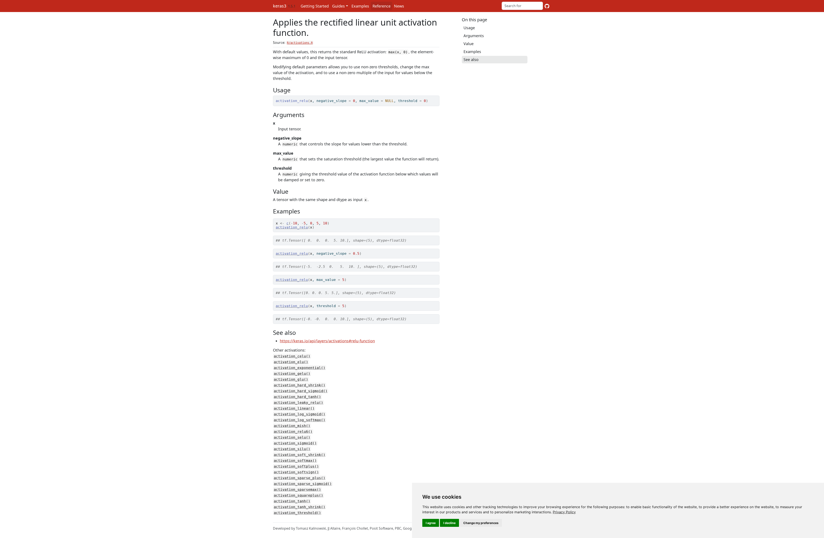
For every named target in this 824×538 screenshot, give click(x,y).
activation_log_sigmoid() (299, 414)
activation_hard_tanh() (297, 397)
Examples (360, 6)
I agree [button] (431, 523)
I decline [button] (449, 523)
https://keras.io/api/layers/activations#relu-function (327, 340)
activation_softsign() (296, 472)
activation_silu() (292, 449)
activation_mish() (292, 426)
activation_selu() (292, 437)
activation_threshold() (297, 513)
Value (469, 43)
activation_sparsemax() (297, 490)
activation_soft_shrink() (299, 455)
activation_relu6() (293, 432)
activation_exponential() (299, 368)
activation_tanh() (292, 501)
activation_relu (292, 227)
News (399, 6)
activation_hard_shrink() (299, 385)
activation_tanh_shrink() (299, 507)
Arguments (474, 35)
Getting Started (315, 6)
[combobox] (522, 6)
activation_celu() (292, 356)
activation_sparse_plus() (299, 478)
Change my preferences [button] (480, 523)
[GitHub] (547, 6)
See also (471, 59)
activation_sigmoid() (295, 443)
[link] (564, 512)
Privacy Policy (564, 512)
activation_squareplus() (298, 495)
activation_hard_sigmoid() (300, 391)
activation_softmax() (295, 461)
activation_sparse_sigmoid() (303, 484)
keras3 (279, 6)
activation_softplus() (296, 466)
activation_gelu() (292, 374)
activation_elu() (291, 362)
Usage (469, 27)
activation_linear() (294, 408)
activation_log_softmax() (299, 420)
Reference (382, 6)
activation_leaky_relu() (298, 403)
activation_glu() (291, 379)
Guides (338, 6)
